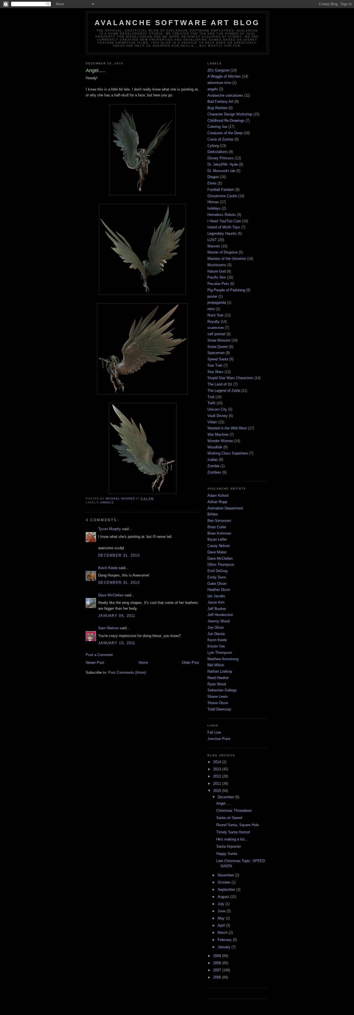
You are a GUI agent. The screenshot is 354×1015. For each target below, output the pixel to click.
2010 (217, 791)
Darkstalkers (217, 152)
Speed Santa (217, 359)
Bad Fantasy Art (220, 101)
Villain (212, 422)
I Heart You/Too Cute (224, 221)
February (225, 940)
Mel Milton (215, 665)
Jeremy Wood (218, 621)
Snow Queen (217, 347)
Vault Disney (217, 416)
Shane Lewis (217, 696)
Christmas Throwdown (234, 810)
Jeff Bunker (216, 609)
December (226, 797)
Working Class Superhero (227, 453)
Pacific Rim (216, 277)
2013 (217, 769)
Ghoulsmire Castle (222, 196)
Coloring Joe (217, 127)
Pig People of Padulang (226, 290)
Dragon (213, 177)
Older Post (190, 662)
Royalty (213, 321)
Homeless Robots (221, 215)
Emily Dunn (216, 577)
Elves (212, 183)
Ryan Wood (216, 684)
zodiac (212, 460)
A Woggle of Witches (224, 76)
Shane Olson (217, 703)
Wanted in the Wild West (227, 428)
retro (211, 309)
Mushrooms (216, 265)
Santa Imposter (228, 846)
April (222, 925)
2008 (217, 963)
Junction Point (218, 739)
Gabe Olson (217, 583)
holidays (214, 208)
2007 (217, 970)
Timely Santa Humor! (233, 832)
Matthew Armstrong (222, 659)
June (222, 911)
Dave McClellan (110, 595)
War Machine (217, 434)
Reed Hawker (218, 678)
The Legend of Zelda (223, 390)
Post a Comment (99, 655)
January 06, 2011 (117, 616)
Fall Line (214, 732)
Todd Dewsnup (219, 709)
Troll (210, 397)
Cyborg (213, 146)
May (222, 918)
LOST (212, 240)
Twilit (211, 403)
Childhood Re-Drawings (225, 120)
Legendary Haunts (221, 233)
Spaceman (216, 353)
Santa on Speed (229, 818)
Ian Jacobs (216, 596)
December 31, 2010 (119, 555)
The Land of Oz (219, 384)
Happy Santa (226, 854)
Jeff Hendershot (220, 615)
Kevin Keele (108, 568)
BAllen (212, 514)
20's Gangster (218, 70)
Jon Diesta (216, 634)
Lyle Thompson (219, 653)
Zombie (213, 466)
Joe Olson (215, 627)
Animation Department (225, 508)
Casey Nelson (218, 546)
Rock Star (215, 315)
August (224, 897)
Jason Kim (216, 602)
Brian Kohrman (219, 533)
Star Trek (214, 365)
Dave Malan (217, 552)
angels (107, 502)
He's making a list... (232, 839)
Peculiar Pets (218, 284)
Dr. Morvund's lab (221, 171)
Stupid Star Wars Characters (230, 378)
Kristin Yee (216, 646)
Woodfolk (214, 447)
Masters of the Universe (226, 259)
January (224, 947)
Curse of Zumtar (220, 139)
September (227, 889)
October (224, 882)
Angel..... (223, 803)
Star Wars (215, 372)
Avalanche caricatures (225, 95)
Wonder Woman (220, 441)
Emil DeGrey (217, 571)
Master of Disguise (222, 252)
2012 (217, 776)
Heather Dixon (218, 590)
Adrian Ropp (217, 502)
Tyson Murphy (109, 529)
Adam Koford (217, 495)
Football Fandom (220, 189)
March (223, 933)
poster (212, 296)
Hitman (213, 202)
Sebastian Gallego (222, 690)
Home (143, 662)
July (221, 904)
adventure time (219, 83)
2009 (217, 956)
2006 (217, 977)
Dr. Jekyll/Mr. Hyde (222, 164)
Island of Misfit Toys (223, 227)
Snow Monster (218, 340)
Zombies (214, 472)
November (226, 875)
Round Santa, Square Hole (237, 825)
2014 (217, 762)
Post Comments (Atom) (127, 672)
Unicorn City (217, 409)
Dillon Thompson (220, 564)
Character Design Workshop (229, 114)
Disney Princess (220, 158)
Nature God (216, 271)
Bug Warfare (217, 108)
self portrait (216, 334)
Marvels (213, 246)
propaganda (216, 302)
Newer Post (95, 662)
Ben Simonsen (219, 521)
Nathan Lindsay (219, 671)
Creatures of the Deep (225, 133)
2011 (217, 783)
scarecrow (215, 328)
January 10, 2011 (117, 643)
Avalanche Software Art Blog (177, 22)
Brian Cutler (216, 527)
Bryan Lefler (217, 539)
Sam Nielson (108, 628)
